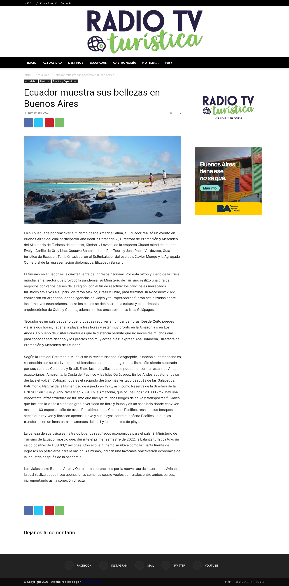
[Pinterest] (49, 122)
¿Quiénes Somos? (46, 3)
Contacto (66, 3)
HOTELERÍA (150, 63)
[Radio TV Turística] (144, 31)
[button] (259, 63)
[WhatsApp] (59, 122)
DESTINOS (75, 63)
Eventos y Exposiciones (65, 81)
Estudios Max (91, 582)
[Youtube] (261, 3)
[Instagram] (239, 3)
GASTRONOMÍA (124, 63)
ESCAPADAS (98, 63)
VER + (168, 63)
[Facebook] (231, 3)
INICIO (27, 3)
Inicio (27, 75)
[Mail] (246, 3)
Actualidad (42, 75)
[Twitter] (254, 3)
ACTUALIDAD (52, 63)
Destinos (44, 81)
